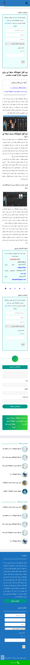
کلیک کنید (23, 274)
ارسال (23, 62)
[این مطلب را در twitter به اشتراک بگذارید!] (19, 288)
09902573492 (22, 268)
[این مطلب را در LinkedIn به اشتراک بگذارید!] (10, 288)
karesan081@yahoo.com (19, 280)
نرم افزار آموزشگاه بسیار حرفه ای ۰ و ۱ (18, 88)
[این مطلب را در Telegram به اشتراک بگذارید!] (5, 288)
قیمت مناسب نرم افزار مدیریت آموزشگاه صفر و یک (15, 91)
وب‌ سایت (25, 397)
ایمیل (26, 389)
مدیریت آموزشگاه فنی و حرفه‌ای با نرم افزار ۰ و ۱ (21, 421)
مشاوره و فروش (15, 601)
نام (26, 381)
